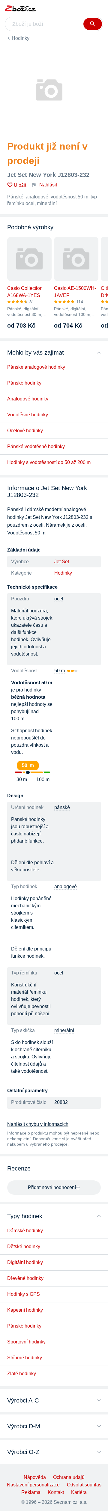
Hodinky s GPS (23, 1294)
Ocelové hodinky (25, 430)
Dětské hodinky (23, 1246)
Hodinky (20, 38)
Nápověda (35, 1477)
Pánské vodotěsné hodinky (36, 446)
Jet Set (61, 561)
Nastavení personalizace (33, 1484)
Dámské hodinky (25, 1230)
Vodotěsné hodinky (27, 414)
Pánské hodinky (24, 382)
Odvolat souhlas (84, 1484)
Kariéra (79, 1492)
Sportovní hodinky (26, 1341)
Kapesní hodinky (25, 1310)
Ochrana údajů (69, 1477)
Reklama (30, 1492)
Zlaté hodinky (21, 1373)
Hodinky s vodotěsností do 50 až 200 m (49, 462)
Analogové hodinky (27, 398)
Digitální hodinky (25, 1262)
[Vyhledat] (92, 24)
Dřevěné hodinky (25, 1278)
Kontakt (56, 1492)
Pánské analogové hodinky (36, 367)
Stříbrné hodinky (24, 1357)
